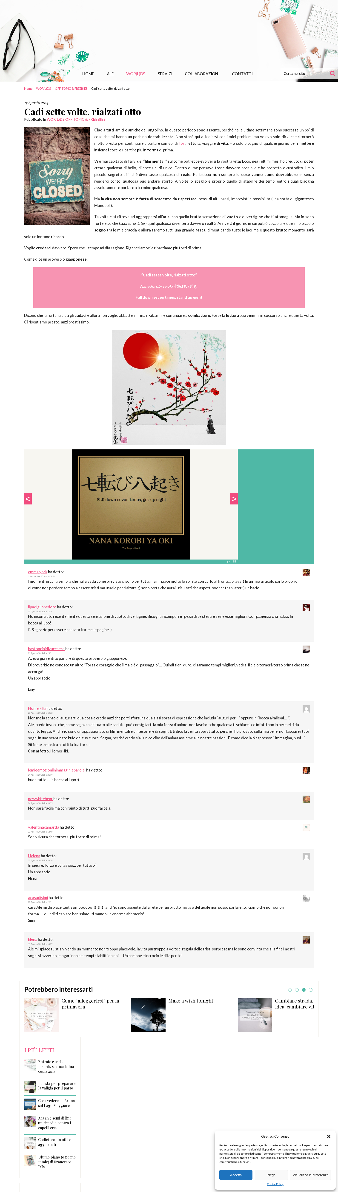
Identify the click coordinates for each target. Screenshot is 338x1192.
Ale (110, 73)
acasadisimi (38, 897)
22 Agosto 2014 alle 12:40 (40, 831)
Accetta (236, 1175)
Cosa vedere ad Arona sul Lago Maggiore (56, 1103)
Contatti (242, 73)
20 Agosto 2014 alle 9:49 (39, 902)
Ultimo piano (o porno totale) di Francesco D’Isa (57, 1162)
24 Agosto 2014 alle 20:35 (40, 803)
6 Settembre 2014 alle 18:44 (41, 576)
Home (88, 73)
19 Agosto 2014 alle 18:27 (40, 944)
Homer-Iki (37, 708)
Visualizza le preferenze (311, 1175)
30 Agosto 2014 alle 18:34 (40, 611)
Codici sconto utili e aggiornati (54, 1142)
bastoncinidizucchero (46, 648)
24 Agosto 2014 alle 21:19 (40, 775)
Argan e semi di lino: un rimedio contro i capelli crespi (55, 1123)
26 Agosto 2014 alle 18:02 (40, 713)
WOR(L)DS (135, 73)
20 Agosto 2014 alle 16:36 (40, 860)
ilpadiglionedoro (42, 606)
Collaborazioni (202, 73)
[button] (329, 1136)
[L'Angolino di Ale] (169, 35)
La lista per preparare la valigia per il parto (56, 1086)
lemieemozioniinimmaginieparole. (57, 770)
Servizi (165, 73)
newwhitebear (40, 798)
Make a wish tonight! (85, 1000)
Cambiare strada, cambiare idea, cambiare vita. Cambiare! (258, 1003)
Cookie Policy (275, 1184)
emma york (37, 571)
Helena (34, 855)
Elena (32, 939)
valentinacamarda (43, 827)
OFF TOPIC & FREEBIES (71, 88)
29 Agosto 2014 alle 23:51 (40, 653)
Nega (271, 1175)
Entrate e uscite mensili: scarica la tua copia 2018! (56, 1066)
